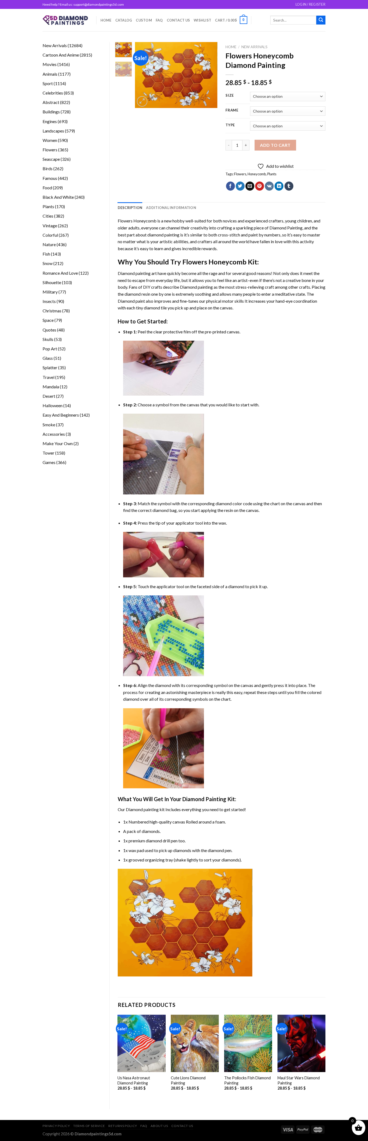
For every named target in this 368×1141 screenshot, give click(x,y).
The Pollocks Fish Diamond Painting (247, 1080)
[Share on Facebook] (230, 186)
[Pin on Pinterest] (259, 186)
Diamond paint (131, 300)
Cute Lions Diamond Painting (188, 1080)
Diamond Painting (286, 227)
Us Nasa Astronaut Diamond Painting (133, 1080)
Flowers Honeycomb (137, 220)
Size (229, 95)
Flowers (240, 174)
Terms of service (89, 1126)
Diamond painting (196, 286)
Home (106, 20)
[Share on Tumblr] (288, 186)
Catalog (123, 20)
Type (230, 125)
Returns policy (122, 1126)
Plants (271, 174)
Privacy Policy (56, 1126)
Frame (231, 110)
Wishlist (202, 20)
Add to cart (275, 145)
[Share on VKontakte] (269, 186)
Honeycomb (257, 174)
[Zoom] (142, 101)
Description (130, 207)
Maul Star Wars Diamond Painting (298, 1080)
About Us (159, 1126)
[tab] (130, 207)
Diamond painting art (137, 273)
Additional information (171, 207)
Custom (144, 20)
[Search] (320, 20)
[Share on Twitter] (240, 186)
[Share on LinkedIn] (279, 186)
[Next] (209, 75)
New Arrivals (254, 47)
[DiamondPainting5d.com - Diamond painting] (65, 20)
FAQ (159, 20)
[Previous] (143, 75)
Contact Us (178, 20)
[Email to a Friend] (249, 186)
